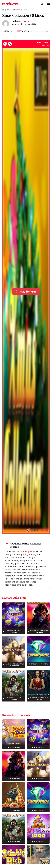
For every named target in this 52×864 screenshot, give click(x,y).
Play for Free (28, 291)
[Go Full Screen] (10, 44)
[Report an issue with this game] (5, 44)
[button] (41, 3)
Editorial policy (26, 551)
